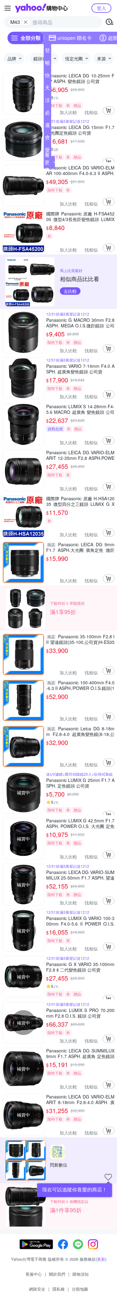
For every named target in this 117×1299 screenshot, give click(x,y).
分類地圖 (80, 1289)
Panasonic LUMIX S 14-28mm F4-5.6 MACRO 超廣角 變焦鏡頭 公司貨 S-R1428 (80, 409)
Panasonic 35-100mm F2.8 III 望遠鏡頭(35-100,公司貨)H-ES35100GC (80, 639)
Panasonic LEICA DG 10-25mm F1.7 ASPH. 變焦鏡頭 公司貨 (80, 78)
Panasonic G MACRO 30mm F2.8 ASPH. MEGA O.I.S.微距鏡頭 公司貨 (80, 322)
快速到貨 (47, 76)
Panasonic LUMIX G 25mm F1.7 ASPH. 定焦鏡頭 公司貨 (80, 782)
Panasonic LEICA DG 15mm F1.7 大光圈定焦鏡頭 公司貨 (80, 130)
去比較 (70, 291)
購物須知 (80, 1274)
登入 (101, 8)
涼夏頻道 (47, 101)
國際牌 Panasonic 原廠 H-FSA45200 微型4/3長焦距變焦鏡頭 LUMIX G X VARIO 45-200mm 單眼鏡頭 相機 (80, 216)
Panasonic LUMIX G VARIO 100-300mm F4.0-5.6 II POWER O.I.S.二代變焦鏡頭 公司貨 (80, 921)
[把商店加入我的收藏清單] (108, 1177)
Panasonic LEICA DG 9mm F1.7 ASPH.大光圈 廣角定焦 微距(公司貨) (80, 547)
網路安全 (37, 1289)
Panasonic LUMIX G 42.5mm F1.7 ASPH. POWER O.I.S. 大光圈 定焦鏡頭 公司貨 (80, 823)
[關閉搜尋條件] (25, 22)
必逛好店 (47, 114)
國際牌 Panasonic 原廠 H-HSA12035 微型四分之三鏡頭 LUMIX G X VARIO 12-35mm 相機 (80, 501)
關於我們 (57, 1274)
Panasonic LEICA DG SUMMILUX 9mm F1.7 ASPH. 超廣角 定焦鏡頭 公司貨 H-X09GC (80, 1053)
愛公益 (47, 151)
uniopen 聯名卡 (74, 37)
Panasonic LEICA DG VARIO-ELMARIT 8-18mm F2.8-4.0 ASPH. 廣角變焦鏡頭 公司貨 (80, 1099)
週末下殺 (47, 126)
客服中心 (34, 1274)
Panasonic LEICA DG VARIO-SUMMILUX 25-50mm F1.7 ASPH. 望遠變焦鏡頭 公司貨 (80, 875)
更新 (101, 1259)
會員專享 (47, 139)
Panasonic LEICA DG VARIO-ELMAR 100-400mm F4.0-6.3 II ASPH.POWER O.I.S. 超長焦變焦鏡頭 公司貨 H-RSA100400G (80, 170)
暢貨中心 (47, 64)
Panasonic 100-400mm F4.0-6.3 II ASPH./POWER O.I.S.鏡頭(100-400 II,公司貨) (80, 685)
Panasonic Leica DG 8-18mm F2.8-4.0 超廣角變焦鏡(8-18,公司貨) (80, 731)
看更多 (47, 162)
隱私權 (58, 1289)
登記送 (47, 52)
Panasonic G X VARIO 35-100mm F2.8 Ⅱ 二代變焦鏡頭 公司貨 (80, 967)
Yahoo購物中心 (41, 8)
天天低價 (47, 89)
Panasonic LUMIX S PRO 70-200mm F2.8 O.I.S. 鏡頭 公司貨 (80, 1013)
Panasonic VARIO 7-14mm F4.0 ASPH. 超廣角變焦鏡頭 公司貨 (80, 368)
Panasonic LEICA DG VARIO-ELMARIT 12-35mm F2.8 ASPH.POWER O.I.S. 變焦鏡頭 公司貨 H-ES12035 (80, 455)
